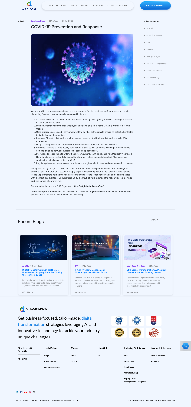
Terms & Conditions (40, 400)
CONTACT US (122, 6)
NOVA (74, 361)
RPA (148, 42)
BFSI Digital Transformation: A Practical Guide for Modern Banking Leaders (146, 271)
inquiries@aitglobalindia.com (65, 400)
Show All (155, 219)
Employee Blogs (153, 77)
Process (149, 49)
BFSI (126, 355)
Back (21, 21)
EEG (99, 355)
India (73, 355)
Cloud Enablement (154, 35)
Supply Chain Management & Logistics (135, 380)
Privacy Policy (22, 400)
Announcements (52, 367)
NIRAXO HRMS (158, 355)
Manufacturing (131, 372)
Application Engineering (156, 63)
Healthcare (129, 367)
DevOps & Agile (153, 56)
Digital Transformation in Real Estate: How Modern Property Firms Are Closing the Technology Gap (42, 272)
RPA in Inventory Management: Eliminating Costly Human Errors (91, 271)
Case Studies (50, 361)
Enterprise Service (154, 70)
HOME (50, 6)
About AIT (22, 358)
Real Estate (129, 361)
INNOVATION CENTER (155, 6)
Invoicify (155, 361)
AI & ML (149, 28)
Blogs (46, 355)
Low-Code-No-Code (155, 84)
